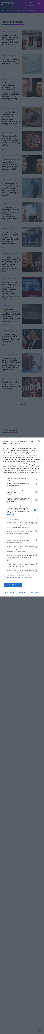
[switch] (35, 484)
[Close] (40, 442)
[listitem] (22, 479)
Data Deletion (10, 592)
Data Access (22, 592)
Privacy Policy (34, 592)
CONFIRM (13, 585)
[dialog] (22, 517)
